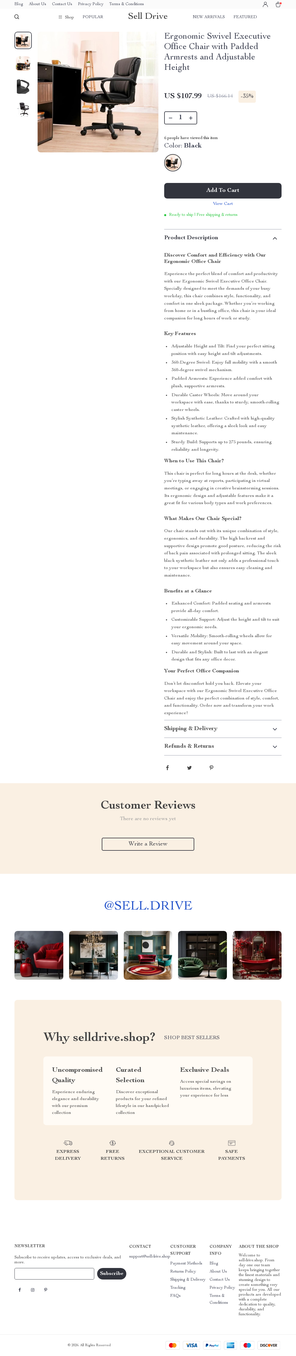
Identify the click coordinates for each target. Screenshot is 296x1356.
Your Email (30, 1274)
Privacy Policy (90, 4)
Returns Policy (183, 1272)
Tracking (178, 1288)
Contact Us (62, 4)
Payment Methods (186, 1264)
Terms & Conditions (126, 4)
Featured (245, 17)
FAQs (175, 1296)
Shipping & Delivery (188, 1280)
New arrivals (209, 17)
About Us (37, 4)
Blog (18, 4)
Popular (93, 17)
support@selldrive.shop (149, 1257)
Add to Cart (222, 191)
